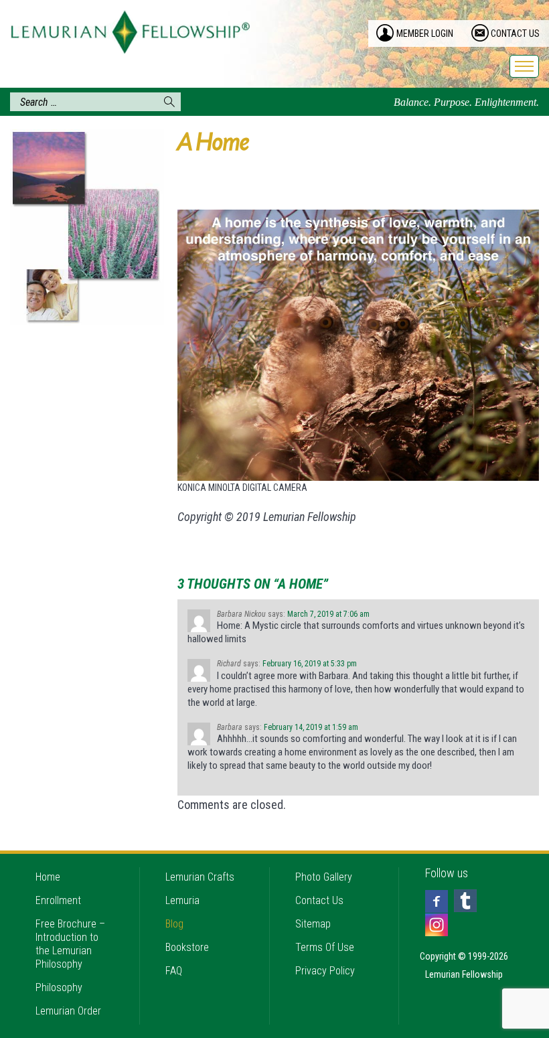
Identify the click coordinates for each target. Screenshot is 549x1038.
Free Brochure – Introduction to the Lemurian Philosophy (70, 943)
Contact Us (319, 900)
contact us (515, 33)
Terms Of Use (324, 947)
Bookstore (187, 947)
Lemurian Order (68, 1011)
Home (47, 877)
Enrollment (58, 900)
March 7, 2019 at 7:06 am (328, 614)
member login (424, 33)
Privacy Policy (325, 970)
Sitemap (313, 923)
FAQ (173, 970)
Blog (174, 923)
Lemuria (182, 900)
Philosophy (58, 987)
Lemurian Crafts (199, 877)
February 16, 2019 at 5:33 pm (309, 663)
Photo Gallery (323, 877)
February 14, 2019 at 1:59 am (311, 727)
